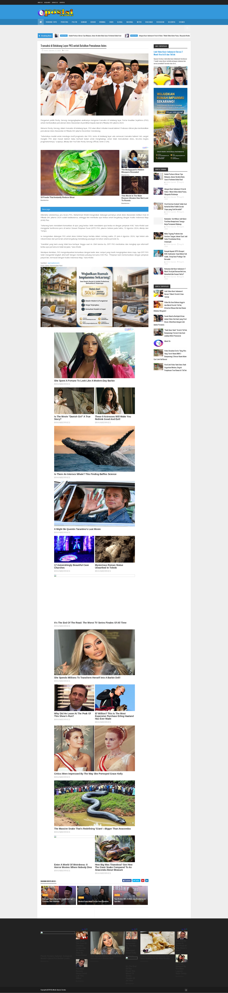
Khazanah (149, 22)
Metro (139, 22)
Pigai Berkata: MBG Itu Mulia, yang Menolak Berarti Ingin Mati (130, 900)
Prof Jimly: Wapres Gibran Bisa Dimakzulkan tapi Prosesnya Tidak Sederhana (57, 900)
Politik (74, 22)
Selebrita (171, 22)
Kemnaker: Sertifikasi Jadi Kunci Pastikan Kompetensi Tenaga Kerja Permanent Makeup (175, 221)
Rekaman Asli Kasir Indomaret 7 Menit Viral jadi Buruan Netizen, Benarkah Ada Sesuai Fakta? (175, 271)
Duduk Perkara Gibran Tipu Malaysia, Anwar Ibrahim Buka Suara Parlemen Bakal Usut (174, 177)
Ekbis (111, 22)
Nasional (129, 22)
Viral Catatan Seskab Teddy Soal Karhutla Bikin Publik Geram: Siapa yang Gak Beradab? (175, 207)
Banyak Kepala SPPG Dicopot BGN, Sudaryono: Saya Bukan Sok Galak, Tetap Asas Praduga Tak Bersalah (175, 255)
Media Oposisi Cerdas (59, 990)
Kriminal (102, 22)
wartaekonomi (53, 263)
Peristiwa (64, 22)
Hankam (84, 22)
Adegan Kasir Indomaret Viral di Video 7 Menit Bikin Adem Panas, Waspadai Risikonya (120, 35)
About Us (167, 341)
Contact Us (55, 2)
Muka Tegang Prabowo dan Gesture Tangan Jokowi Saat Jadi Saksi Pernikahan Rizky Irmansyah (175, 237)
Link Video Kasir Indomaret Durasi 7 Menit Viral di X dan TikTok (168, 53)
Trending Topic (51, 22)
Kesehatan (160, 22)
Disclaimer (47, 2)
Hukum (93, 22)
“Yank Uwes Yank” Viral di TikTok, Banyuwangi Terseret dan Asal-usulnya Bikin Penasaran (175, 333)
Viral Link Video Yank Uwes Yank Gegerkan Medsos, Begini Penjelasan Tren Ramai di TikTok (175, 367)
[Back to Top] (186, 990)
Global (120, 22)
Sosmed (182, 22)
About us (40, 2)
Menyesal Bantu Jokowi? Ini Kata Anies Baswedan (93, 901)
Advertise (62, 2)
